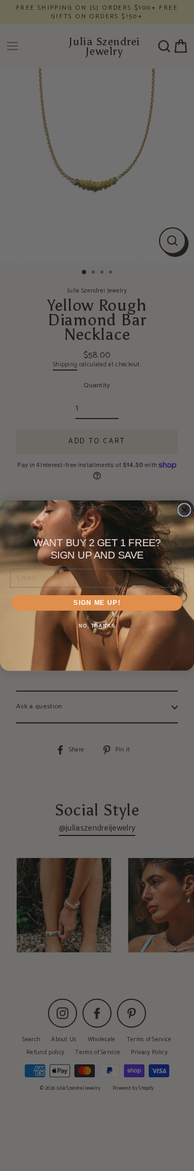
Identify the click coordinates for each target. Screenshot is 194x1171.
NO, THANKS (97, 626)
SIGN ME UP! (96, 603)
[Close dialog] (184, 510)
